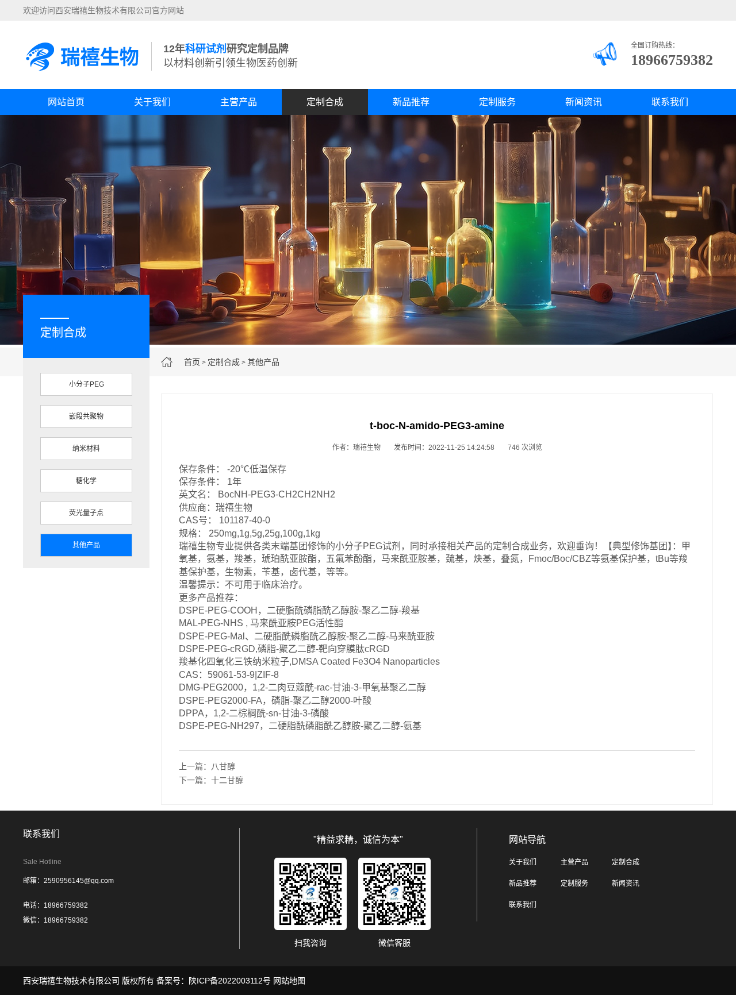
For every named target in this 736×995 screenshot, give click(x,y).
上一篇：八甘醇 (207, 766)
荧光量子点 (86, 513)
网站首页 (66, 102)
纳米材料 (86, 449)
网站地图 (289, 980)
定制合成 (324, 102)
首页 (192, 362)
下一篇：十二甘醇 (211, 780)
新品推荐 (411, 102)
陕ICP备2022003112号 (230, 980)
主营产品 (238, 102)
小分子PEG (86, 384)
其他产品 (263, 362)
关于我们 (152, 102)
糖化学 (86, 481)
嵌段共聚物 (86, 416)
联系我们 (669, 102)
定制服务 (497, 102)
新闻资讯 (583, 102)
